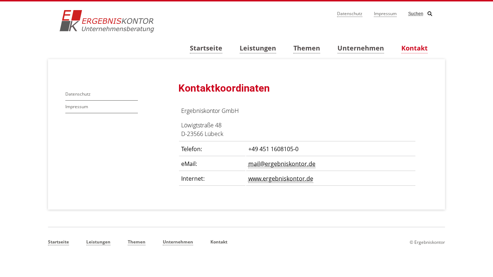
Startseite (206, 48)
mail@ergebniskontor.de (281, 164)
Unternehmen (360, 48)
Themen (306, 48)
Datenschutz (349, 13)
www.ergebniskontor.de (280, 179)
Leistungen (258, 48)
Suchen (415, 13)
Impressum (385, 13)
